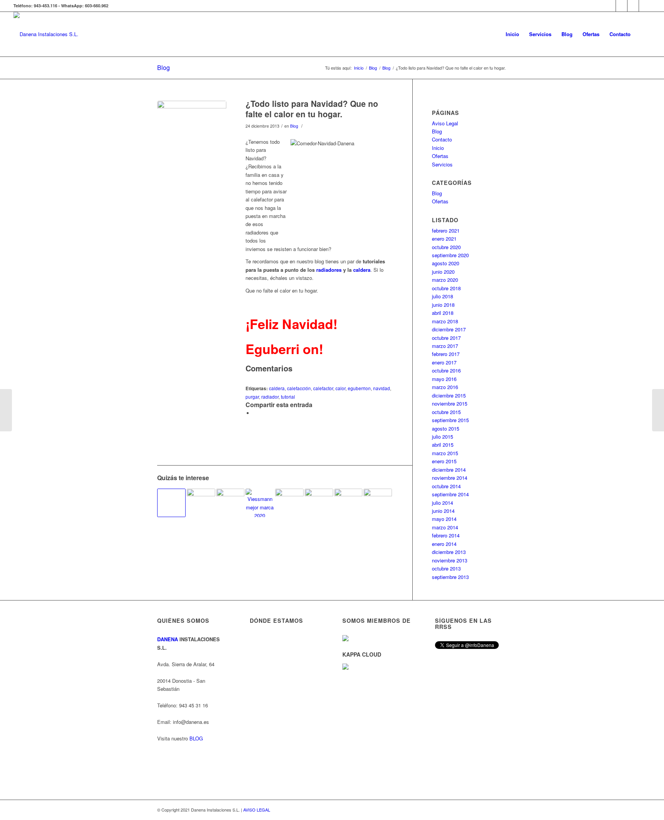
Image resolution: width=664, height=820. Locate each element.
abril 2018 (442, 312)
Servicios (442, 164)
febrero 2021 (446, 230)
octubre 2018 (446, 288)
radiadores (329, 269)
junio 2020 (443, 271)
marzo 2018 (445, 321)
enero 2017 (444, 362)
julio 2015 (442, 436)
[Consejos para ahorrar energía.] (378, 503)
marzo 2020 (445, 279)
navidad (381, 388)
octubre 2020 (446, 247)
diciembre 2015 (449, 395)
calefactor (323, 388)
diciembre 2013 (449, 552)
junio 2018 (443, 304)
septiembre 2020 (450, 255)
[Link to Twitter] (645, 6)
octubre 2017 (446, 337)
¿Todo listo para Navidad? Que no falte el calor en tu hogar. (312, 109)
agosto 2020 (445, 263)
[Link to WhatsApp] (610, 6)
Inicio (438, 147)
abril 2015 (442, 444)
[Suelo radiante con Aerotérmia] (201, 503)
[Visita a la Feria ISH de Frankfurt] (289, 502)
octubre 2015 (446, 412)
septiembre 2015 (450, 420)
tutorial (288, 397)
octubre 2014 (446, 486)
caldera (361, 269)
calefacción (299, 388)
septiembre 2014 (450, 494)
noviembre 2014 (449, 477)
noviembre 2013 (449, 560)
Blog (163, 67)
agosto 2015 (445, 428)
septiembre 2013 (450, 576)
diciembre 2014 (449, 469)
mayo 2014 (444, 518)
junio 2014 (443, 510)
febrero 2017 (446, 354)
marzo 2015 (445, 453)
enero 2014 (444, 543)
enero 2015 (444, 461)
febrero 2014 (446, 535)
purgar (252, 397)
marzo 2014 (445, 527)
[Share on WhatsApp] (255, 413)
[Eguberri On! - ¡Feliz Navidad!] (319, 503)
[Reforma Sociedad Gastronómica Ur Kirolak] (348, 503)
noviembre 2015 (449, 403)
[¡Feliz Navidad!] (6, 410)
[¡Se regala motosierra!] (230, 503)
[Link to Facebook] (633, 6)
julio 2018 (442, 296)
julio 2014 (442, 502)
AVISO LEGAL (256, 810)
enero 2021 (444, 238)
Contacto (442, 139)
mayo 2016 (444, 379)
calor (340, 388)
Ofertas (440, 156)
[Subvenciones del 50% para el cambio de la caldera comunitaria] (171, 503)
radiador (270, 397)
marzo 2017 (445, 345)
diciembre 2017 (449, 329)
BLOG (196, 738)
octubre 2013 (446, 568)
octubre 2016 (446, 370)
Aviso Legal (445, 123)
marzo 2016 (445, 387)
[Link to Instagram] (621, 6)
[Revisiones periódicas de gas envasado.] (658, 410)
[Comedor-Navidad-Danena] (191, 135)
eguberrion (359, 388)
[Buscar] (643, 34)
